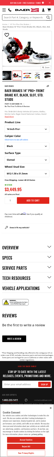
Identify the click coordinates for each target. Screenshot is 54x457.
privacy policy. (37, 434)
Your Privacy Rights (26, 453)
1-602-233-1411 (10, 400)
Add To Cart (33, 200)
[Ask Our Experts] (10, 10)
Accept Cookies (26, 439)
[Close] (51, 408)
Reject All (26, 446)
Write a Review (14, 338)
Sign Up (44, 384)
